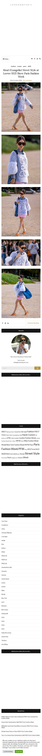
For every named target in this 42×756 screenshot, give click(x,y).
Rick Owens (4, 609)
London (16, 438)
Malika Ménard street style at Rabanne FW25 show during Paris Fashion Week (19, 717)
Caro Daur (4, 521)
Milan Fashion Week (31, 441)
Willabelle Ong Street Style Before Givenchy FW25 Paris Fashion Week (19, 726)
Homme (3, 575)
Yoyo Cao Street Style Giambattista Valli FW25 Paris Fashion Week (20, 735)
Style (9, 457)
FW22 (7, 435)
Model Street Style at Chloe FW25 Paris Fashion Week (16, 731)
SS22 (8, 454)
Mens (14, 441)
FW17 (36, 432)
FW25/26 (4, 563)
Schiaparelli (4, 613)
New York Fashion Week (15, 445)
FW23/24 (4, 556)
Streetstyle (4, 457)
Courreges (4, 536)
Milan (22, 441)
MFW (18, 441)
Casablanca (4, 525)
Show (25, 449)
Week (25, 457)
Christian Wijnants (6, 532)
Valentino (20, 457)
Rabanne (3, 606)
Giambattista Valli (17, 435)
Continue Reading (33, 323)
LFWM (12, 438)
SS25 (29, 66)
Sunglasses (14, 457)
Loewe (19, 66)
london (3, 586)
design (3, 540)
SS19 (37, 449)
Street (22, 454)
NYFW (27, 445)
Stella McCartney (6, 633)
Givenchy (4, 571)
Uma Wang (4, 644)
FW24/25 (4, 559)
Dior (19, 432)
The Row (4, 640)
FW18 (3, 435)
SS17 (29, 449)
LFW (8, 438)
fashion (13, 66)
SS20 (3, 454)
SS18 (33, 449)
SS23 (11, 454)
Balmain (9, 432)
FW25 (11, 435)
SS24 (15, 454)
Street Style (32, 453)
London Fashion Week (27, 438)
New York (4, 598)
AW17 (3, 432)
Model (3, 445)
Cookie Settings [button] (8, 751)
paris (24, 66)
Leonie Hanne (5, 579)
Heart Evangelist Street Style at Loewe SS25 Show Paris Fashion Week (21, 73)
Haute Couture (28, 435)
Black (12, 431)
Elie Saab (24, 432)
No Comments (27, 80)
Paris (31, 445)
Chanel (16, 432)
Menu (6, 59)
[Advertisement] (21, 33)
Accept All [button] (19, 751)
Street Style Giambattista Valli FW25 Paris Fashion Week (17, 722)
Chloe (3, 529)
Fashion (30, 431)
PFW (21, 448)
